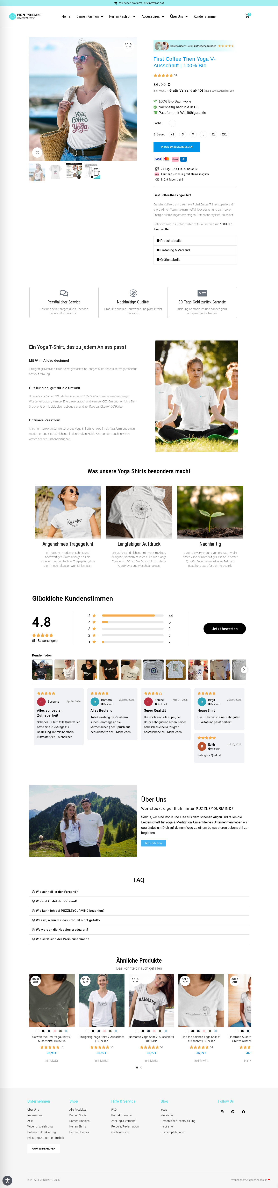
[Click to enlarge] (37, 152)
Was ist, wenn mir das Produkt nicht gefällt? (68, 920)
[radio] (172, 123)
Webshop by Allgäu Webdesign (250, 1179)
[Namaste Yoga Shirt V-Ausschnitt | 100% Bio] (151, 1000)
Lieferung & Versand (175, 250)
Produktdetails (170, 241)
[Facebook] (243, 1111)
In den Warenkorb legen (177, 146)
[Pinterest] (233, 1111)
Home (66, 16)
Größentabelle (170, 260)
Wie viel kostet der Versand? (57, 901)
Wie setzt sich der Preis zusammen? (62, 939)
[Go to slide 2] (141, 1068)
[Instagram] (222, 1111)
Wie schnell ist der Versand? (57, 892)
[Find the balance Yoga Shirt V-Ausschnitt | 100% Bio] (201, 1000)
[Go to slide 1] (137, 1068)
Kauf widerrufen (43, 1148)
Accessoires (151, 16)
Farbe (157, 123)
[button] (195, 241)
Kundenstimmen (206, 16)
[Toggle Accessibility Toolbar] (7, 1180)
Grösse (159, 134)
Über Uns (176, 16)
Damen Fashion (88, 16)
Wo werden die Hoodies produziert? (62, 930)
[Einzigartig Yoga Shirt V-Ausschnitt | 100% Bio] (101, 1000)
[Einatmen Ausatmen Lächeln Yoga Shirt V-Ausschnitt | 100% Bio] (251, 1000)
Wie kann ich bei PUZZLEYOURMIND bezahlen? (70, 911)
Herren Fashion (120, 16)
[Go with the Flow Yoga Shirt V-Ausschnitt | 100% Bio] (52, 1000)
